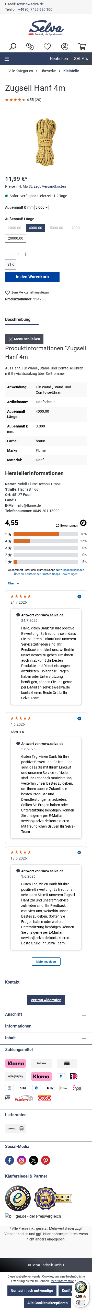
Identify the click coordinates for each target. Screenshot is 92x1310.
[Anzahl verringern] (10, 254)
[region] (46, 142)
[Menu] (7, 58)
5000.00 (58, 229)
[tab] (22, 320)
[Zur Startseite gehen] (46, 28)
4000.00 (35, 228)
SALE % (81, 58)
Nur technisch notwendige (32, 1291)
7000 (77, 229)
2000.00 (16, 229)
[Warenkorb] (80, 46)
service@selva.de (30, 4)
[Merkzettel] (46, 46)
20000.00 (15, 238)
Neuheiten (59, 58)
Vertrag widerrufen (46, 1000)
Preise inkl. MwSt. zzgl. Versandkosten (35, 186)
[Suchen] (11, 46)
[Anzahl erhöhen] (25, 254)
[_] (46, 142)
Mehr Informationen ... (66, 1281)
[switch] (80, 1302)
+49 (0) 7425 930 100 (35, 9)
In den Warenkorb (32, 276)
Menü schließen (26, 339)
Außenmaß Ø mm (19, 207)
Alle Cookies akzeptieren (47, 1303)
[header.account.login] (63, 46)
